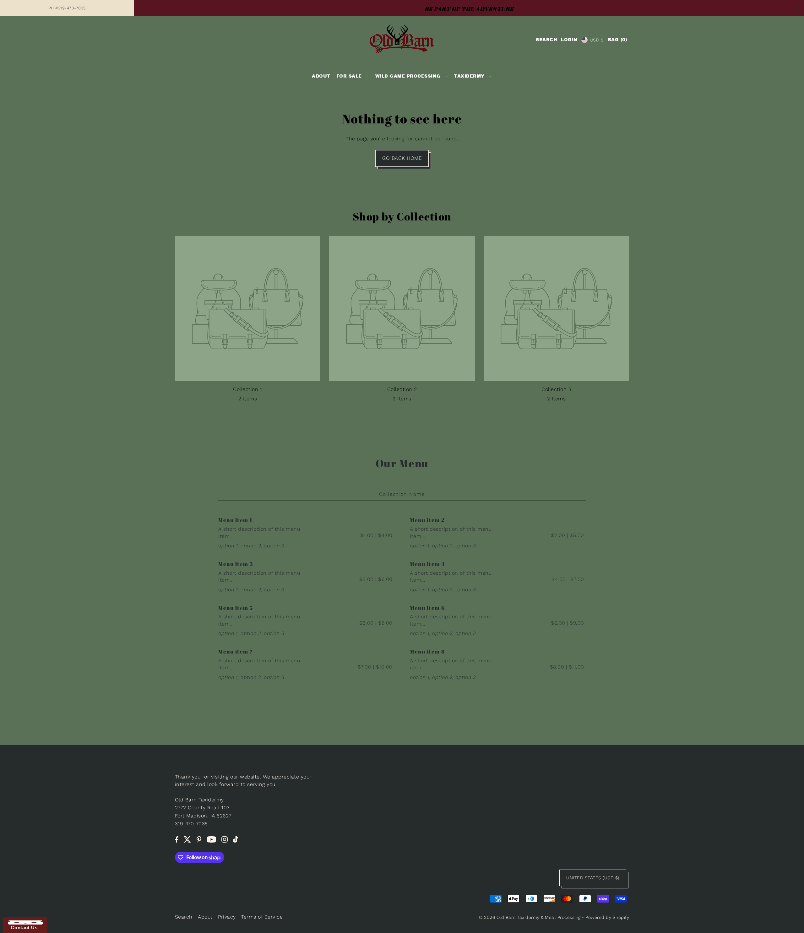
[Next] (797, 8)
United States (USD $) (592, 877)
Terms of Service (262, 917)
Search (184, 917)
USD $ (597, 39)
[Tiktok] (235, 839)
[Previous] (140, 8)
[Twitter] (187, 839)
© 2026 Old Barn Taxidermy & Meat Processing (530, 917)
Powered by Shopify (607, 917)
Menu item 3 (235, 563)
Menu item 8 (427, 651)
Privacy (227, 917)
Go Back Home (402, 158)
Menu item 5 (235, 607)
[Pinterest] (199, 839)
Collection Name (402, 494)
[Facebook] (176, 839)
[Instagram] (224, 839)
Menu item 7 (235, 651)
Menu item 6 (427, 607)
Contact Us (22, 927)
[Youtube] (211, 839)
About (205, 917)
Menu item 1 (235, 519)
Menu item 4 (427, 563)
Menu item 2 (427, 519)
